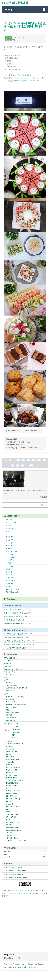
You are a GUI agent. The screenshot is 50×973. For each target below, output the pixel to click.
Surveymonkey (11, 707)
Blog (10, 9)
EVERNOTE (8, 661)
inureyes (20, 967)
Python (11, 557)
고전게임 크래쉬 (11, 685)
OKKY (8, 788)
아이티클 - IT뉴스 (12, 838)
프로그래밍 (11, 551)
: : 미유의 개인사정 (15, 2)
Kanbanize (8, 663)
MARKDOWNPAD (12, 783)
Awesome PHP (11, 751)
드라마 (9, 572)
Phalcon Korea (11, 793)
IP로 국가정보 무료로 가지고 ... (14, 616)
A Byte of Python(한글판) (14, 743)
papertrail (7, 666)
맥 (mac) (10, 548)
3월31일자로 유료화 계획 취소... (15, 637)
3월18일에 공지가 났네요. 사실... (15, 641)
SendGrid (9, 809)
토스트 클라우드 (11, 717)
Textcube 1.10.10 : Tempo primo (25, 964)
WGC (13, 737)
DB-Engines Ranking (13, 767)
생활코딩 (9, 835)
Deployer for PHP (12, 770)
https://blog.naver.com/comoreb (27, 80)
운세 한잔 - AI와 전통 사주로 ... (14, 613)
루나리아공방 (26, 75)
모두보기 (8, 519)
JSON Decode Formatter (14, 780)
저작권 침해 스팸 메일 (11, 620)
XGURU (9, 825)
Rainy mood (10, 702)
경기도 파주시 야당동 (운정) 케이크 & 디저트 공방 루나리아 (25, 26)
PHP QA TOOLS (12, 796)
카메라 (9, 575)
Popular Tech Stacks (13, 806)
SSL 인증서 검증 (12, 814)
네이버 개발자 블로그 (13, 830)
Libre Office (10, 699)
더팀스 (8, 710)
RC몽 (14, 735)
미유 (29, 609)
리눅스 (9, 566)
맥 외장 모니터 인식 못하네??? (14, 609)
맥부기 (17, 726)
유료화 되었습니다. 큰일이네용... (15, 644)
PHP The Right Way (13, 798)
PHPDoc (9, 801)
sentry (8, 812)
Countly (9, 764)
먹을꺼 (9, 577)
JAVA (10, 563)
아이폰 (11, 560)
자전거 (9, 545)
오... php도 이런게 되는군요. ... (14, 634)
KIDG (16, 723)
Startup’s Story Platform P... (13, 669)
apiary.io (9, 746)
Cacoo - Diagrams (12, 759)
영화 (8, 569)
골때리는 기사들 (12, 589)
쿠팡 (5, 677)
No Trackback (13, 430)
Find (44, 505)
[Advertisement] (25, 924)
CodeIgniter (10, 762)
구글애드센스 (8, 674)
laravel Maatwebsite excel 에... (14, 623)
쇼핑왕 (9, 540)
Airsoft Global (16, 730)
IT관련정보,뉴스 (12, 592)
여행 (8, 531)
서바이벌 (9, 543)
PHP (10, 554)
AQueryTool (10, 749)
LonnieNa (34, 967)
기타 (16, 40)
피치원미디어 (11, 720)
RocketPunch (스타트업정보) (16, 704)
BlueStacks (10, 756)
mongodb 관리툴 (12, 785)
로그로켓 (9, 833)
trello (8, 819)
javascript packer (12, 777)
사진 (8, 534)
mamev (8, 682)
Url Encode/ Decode (13, 822)
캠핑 (8, 525)
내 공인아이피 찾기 (12, 827)
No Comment (32, 430)
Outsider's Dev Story (13, 791)
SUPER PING (11, 817)
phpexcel (9, 804)
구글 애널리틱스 (9, 672)
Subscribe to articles (14, 867)
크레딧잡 (9, 715)
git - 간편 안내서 (11, 775)
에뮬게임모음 (11, 690)
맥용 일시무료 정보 (12, 712)
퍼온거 (9, 583)
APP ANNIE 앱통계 (10, 658)
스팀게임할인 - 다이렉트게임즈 (17, 688)
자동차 (9, 528)
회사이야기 (11, 522)
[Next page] (38, 465)
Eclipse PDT (10, 772)
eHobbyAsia (16, 732)
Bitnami (9, 754)
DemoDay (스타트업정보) (15, 696)
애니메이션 (10, 580)
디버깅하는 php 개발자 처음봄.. (15, 648)
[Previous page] (6, 460)
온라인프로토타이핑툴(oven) (16, 840)
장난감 (9, 537)
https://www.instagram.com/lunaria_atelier (29, 78)
